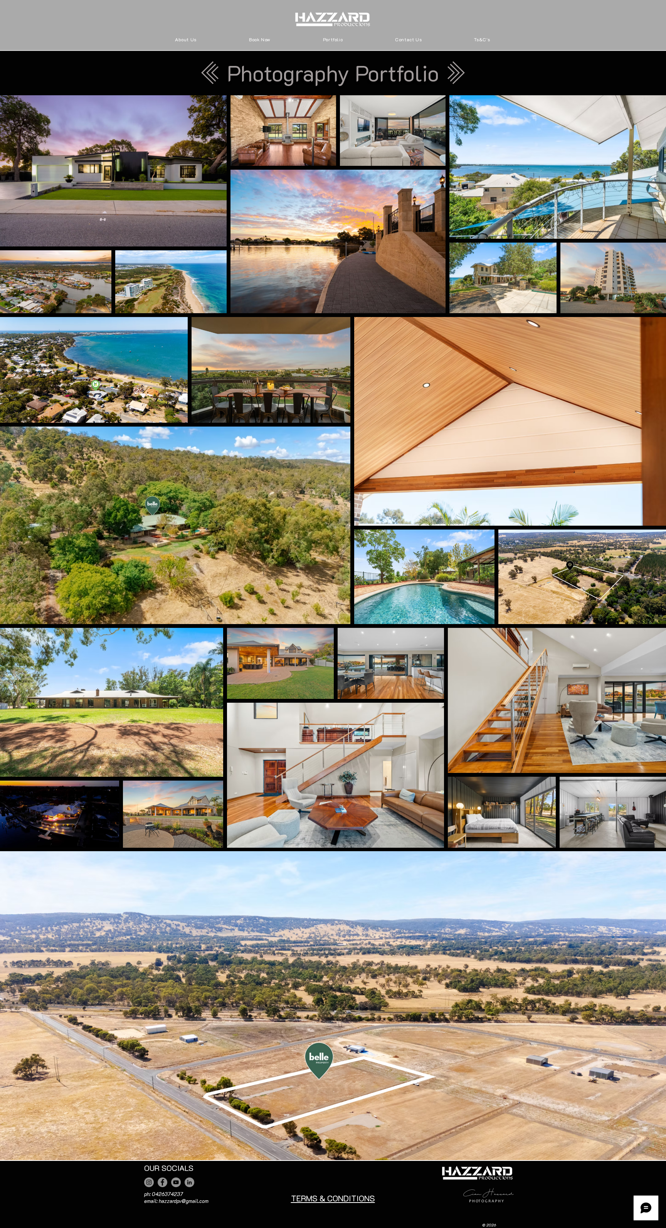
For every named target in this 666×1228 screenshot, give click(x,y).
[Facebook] (162, 1182)
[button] (332, 39)
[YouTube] (176, 1182)
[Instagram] (149, 1182)
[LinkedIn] (189, 1182)
